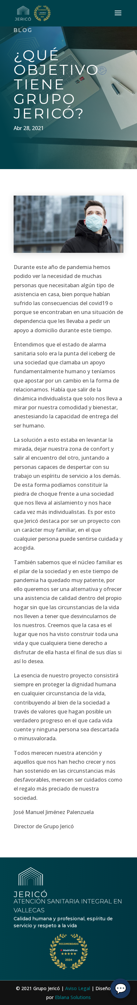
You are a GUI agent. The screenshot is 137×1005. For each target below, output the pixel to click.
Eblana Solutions (73, 997)
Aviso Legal (77, 988)
